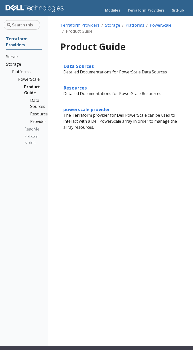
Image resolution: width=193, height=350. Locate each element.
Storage (112, 25)
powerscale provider (86, 109)
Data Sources (78, 66)
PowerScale (160, 25)
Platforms (135, 25)
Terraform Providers (80, 25)
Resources (75, 87)
